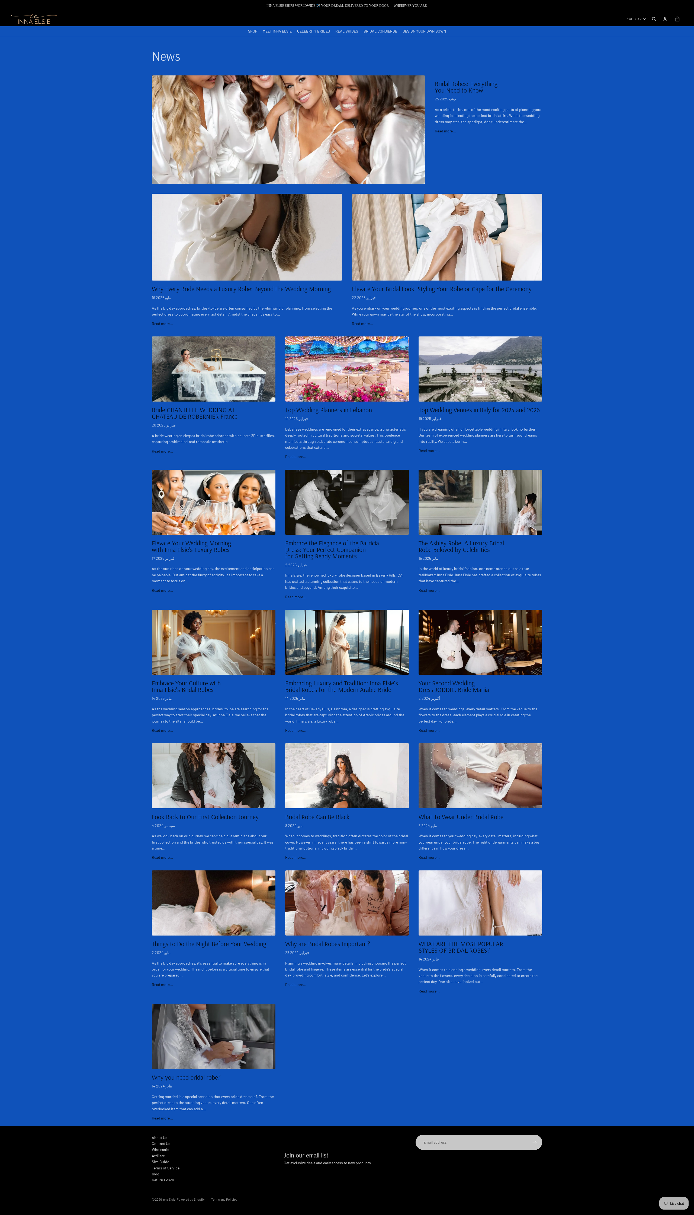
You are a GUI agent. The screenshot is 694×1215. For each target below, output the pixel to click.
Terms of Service (165, 1168)
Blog (155, 1174)
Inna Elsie (168, 1199)
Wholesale (160, 1149)
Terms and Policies (224, 1199)
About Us (159, 1137)
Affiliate (158, 1155)
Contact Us (161, 1143)
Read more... (445, 131)
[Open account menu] (665, 19)
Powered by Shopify (191, 1199)
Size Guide (160, 1161)
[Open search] (654, 19)
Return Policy (163, 1180)
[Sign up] (534, 1142)
